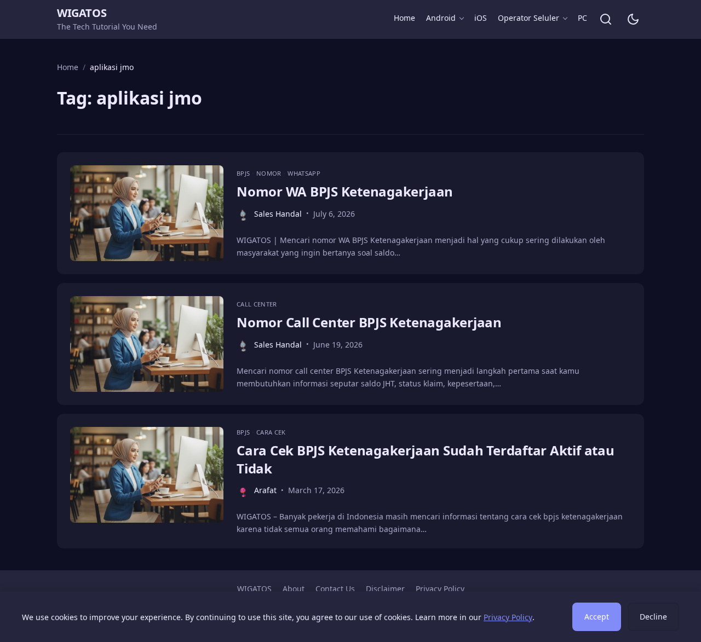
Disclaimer (385, 588)
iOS (480, 18)
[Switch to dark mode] (633, 19)
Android (441, 18)
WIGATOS (81, 12)
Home (404, 18)
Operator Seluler (528, 18)
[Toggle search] (606, 19)
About (293, 588)
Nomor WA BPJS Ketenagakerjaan (345, 191)
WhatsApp (304, 173)
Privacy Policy (440, 588)
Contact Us (335, 588)
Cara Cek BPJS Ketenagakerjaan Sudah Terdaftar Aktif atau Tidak (425, 459)
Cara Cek (271, 432)
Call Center (257, 304)
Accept (596, 616)
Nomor (269, 173)
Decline (653, 616)
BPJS (244, 173)
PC (582, 18)
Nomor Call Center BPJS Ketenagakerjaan (369, 322)
